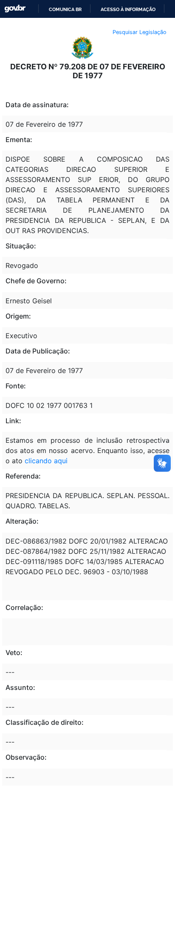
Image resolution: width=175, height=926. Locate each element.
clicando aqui (46, 460)
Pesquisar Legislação (140, 32)
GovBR (14, 9)
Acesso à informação (128, 9)
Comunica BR (65, 9)
